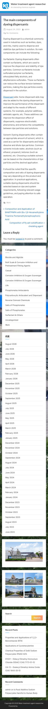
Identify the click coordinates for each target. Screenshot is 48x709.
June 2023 (10, 532)
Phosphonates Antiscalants (17, 290)
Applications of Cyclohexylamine (19, 646)
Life (7, 285)
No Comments (12, 33)
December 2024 (12, 443)
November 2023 (12, 507)
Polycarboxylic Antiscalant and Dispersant (23, 295)
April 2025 (9, 423)
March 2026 (10, 368)
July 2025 (9, 408)
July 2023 (9, 527)
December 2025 (12, 383)
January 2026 (11, 378)
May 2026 (9, 359)
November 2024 (12, 448)
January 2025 (11, 438)
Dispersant (8, 97)
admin (27, 29)
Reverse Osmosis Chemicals (17, 300)
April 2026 (9, 364)
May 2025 (9, 418)
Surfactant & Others (14, 315)
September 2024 (12, 458)
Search (8, 613)
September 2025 (12, 398)
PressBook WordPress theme (28, 706)
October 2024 (11, 453)
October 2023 (11, 512)
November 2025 (12, 388)
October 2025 (11, 393)
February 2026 (11, 374)
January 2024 (11, 497)
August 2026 (11, 344)
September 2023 (12, 517)
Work (8, 203)
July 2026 (9, 349)
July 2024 (9, 467)
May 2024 (9, 477)
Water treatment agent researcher (28, 4)
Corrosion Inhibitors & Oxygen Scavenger (23, 275)
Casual (8, 270)
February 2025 (11, 433)
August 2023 (11, 522)
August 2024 (11, 462)
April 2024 (9, 482)
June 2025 (10, 413)
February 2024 (11, 492)
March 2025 (10, 428)
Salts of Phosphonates (15, 305)
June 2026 (10, 354)
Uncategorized (11, 320)
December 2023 (12, 502)
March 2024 (10, 487)
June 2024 (10, 472)
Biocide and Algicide (14, 257)
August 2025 (11, 403)
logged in (20, 239)
